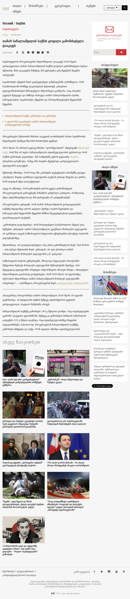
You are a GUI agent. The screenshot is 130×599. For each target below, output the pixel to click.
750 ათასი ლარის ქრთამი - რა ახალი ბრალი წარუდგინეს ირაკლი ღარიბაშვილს (68, 464)
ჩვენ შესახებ (8, 571)
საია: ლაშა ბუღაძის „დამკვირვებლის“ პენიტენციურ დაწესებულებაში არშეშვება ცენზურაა (22, 382)
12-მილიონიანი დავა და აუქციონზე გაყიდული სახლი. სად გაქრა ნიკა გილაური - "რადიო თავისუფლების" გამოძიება (20, 550)
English (20, 23)
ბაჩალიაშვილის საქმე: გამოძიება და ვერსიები (30, 116)
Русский (8, 23)
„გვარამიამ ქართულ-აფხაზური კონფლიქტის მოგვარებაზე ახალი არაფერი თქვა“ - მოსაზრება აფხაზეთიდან (109, 317)
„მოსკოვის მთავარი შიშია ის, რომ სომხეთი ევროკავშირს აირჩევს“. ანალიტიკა (109, 301)
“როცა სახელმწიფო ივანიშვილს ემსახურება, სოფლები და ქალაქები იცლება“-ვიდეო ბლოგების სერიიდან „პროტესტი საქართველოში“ (65, 505)
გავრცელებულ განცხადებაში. (73, 283)
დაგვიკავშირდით (25, 571)
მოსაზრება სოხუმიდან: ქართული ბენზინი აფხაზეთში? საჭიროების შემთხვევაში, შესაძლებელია (108, 353)
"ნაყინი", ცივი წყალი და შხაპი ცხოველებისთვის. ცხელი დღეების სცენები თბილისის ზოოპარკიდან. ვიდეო (23, 504)
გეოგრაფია (62, 5)
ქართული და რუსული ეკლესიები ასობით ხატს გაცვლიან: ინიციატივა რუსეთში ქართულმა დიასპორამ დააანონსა (23, 424)
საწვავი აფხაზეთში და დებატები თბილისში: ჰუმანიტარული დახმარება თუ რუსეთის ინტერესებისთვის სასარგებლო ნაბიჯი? (109, 372)
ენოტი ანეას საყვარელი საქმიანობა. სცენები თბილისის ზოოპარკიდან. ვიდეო (108, 94)
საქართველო (11, 29)
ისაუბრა (74, 157)
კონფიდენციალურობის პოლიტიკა (19, 575)
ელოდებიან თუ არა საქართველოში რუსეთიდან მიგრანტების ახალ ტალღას (66, 422)
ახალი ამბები (17, 8)
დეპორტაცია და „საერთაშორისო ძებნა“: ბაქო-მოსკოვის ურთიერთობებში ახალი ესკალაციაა (109, 335)
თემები (91, 5)
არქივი (6, 35)
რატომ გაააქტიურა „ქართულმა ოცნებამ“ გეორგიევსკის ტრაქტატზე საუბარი (23, 464)
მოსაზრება (36, 5)
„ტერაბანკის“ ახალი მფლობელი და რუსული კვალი (65, 381)
